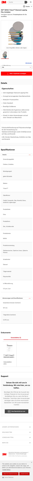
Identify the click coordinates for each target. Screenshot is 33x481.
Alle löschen (28, 63)
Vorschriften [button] (8, 437)
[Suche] (26, 2)
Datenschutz (12, 453)
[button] (8, 477)
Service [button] (5, 442)
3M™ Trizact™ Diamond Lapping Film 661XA (9, 356)
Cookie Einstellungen (21, 453)
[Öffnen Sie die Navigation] (30, 2)
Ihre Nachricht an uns (18, 411)
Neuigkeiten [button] (7, 432)
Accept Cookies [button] (24, 473)
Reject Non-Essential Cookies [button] (10, 473)
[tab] (16, 338)
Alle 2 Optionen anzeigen (18, 73)
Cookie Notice (6, 469)
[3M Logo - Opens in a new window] (3, 2)
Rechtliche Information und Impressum (18, 452)
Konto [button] (27, 6)
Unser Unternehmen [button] (10, 427)
